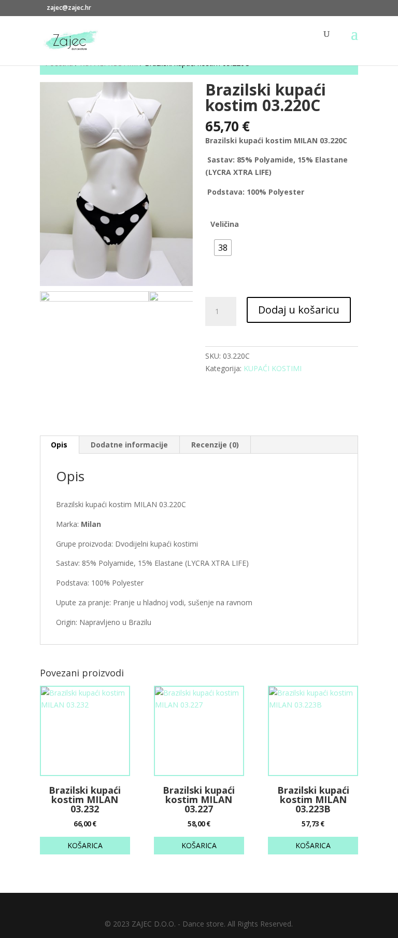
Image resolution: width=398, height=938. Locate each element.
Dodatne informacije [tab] (129, 445)
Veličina (224, 224)
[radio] (223, 247)
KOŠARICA (85, 845)
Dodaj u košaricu (298, 310)
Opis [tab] (59, 445)
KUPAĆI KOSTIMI (273, 368)
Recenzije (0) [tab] (215, 445)
